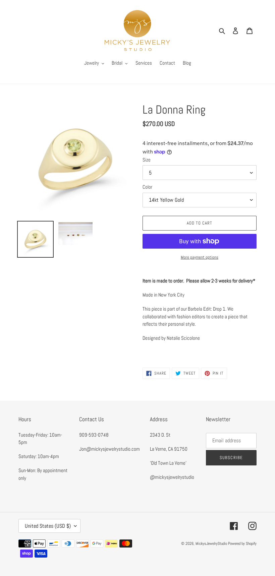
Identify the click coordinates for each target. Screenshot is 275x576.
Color (147, 187)
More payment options (199, 257)
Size (147, 159)
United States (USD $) (48, 525)
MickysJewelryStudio (211, 543)
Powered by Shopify (242, 543)
